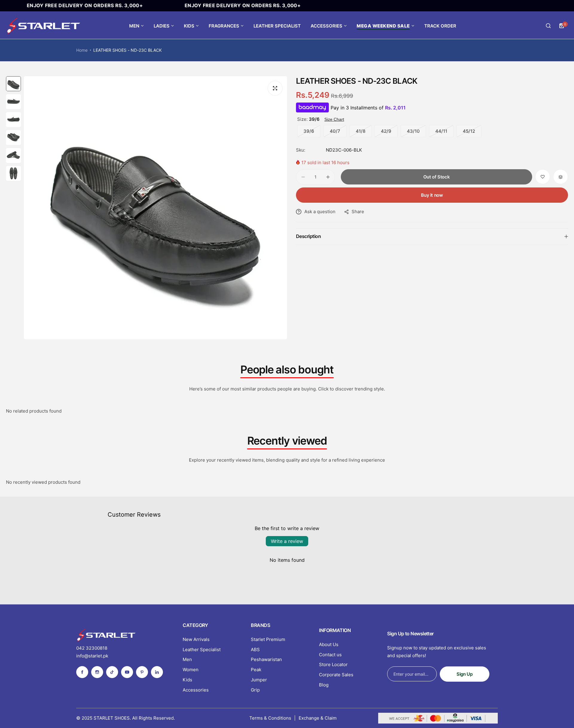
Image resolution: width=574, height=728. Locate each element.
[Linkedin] (157, 672)
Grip (255, 690)
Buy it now (432, 195)
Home (82, 50)
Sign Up (464, 674)
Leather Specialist (202, 649)
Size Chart (334, 119)
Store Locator (333, 664)
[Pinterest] (142, 672)
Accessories (196, 690)
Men (187, 659)
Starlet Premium (268, 639)
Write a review (287, 541)
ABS (255, 649)
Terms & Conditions (270, 718)
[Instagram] (97, 672)
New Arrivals (196, 639)
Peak (256, 669)
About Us (328, 644)
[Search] (548, 25)
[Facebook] (82, 672)
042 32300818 (91, 648)
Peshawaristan (266, 659)
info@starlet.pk (92, 656)
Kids (187, 680)
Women (191, 669)
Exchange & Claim (318, 718)
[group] (155, 207)
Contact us (330, 654)
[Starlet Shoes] (43, 25)
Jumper (259, 680)
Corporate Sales (336, 674)
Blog (324, 685)
